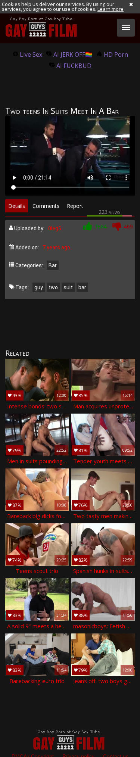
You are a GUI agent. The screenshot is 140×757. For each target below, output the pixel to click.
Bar (53, 265)
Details (16, 205)
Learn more (110, 9)
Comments (45, 205)
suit (68, 287)
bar (82, 287)
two (53, 287)
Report (75, 205)
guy (38, 287)
